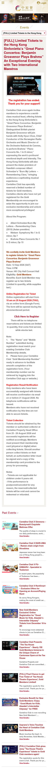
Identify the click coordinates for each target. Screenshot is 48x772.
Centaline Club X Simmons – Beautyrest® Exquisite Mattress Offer (32, 524)
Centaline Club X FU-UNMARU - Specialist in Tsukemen (30, 567)
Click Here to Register (26, 316)
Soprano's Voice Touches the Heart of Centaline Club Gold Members (32, 727)
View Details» (24, 536)
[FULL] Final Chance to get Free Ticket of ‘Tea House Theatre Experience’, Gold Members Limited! (31, 677)
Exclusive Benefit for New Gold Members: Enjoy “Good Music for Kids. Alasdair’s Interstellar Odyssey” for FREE (31, 703)
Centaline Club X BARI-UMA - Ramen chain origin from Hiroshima (32, 546)
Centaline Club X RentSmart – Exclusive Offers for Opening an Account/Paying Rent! (32, 589)
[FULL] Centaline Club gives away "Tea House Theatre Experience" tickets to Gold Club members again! (32, 750)
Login (43, 2)
